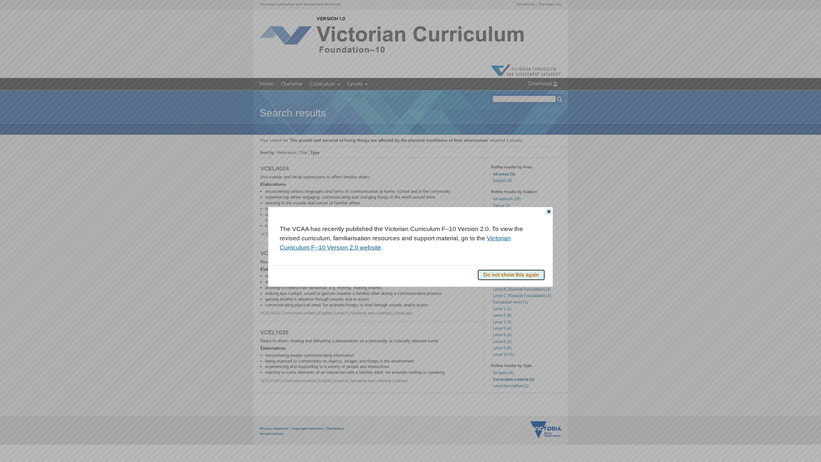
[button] (549, 211)
